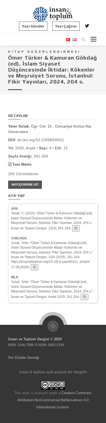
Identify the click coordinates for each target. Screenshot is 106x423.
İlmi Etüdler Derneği (23, 358)
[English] (74, 39)
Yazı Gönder (33, 26)
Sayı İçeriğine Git (25, 184)
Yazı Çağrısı (66, 26)
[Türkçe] (67, 39)
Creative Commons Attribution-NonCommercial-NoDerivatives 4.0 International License (54, 400)
